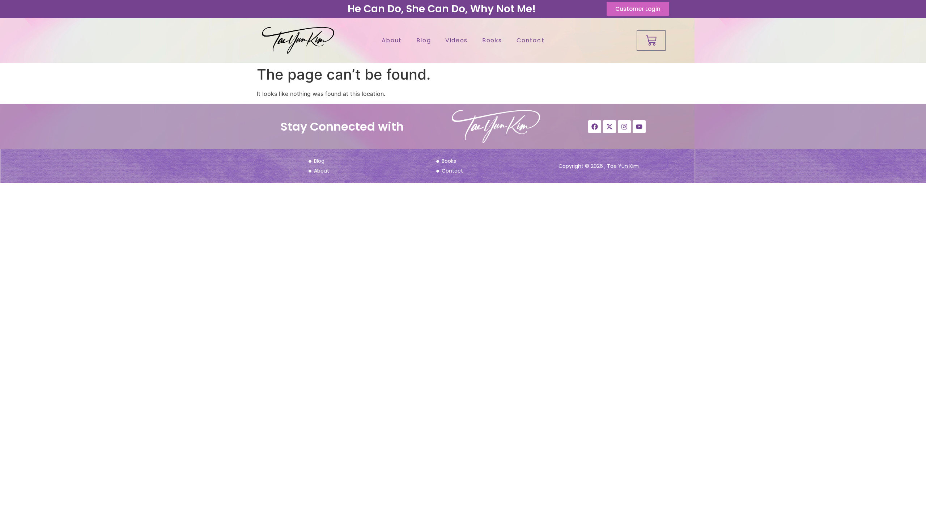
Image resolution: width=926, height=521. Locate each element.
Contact (530, 40)
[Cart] (651, 40)
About (392, 40)
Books (492, 40)
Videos (456, 40)
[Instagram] (624, 126)
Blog (423, 40)
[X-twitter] (609, 126)
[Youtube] (639, 126)
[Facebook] (594, 126)
